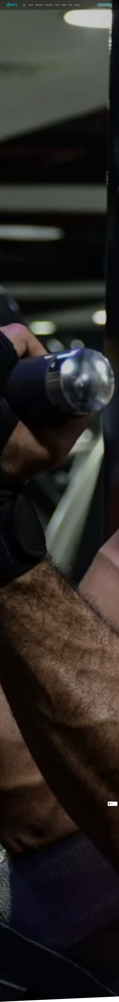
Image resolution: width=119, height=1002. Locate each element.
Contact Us (77, 5)
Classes (57, 5)
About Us (30, 5)
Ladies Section (49, 5)
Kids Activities (39, 5)
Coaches (64, 5)
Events (70, 5)
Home (24, 5)
